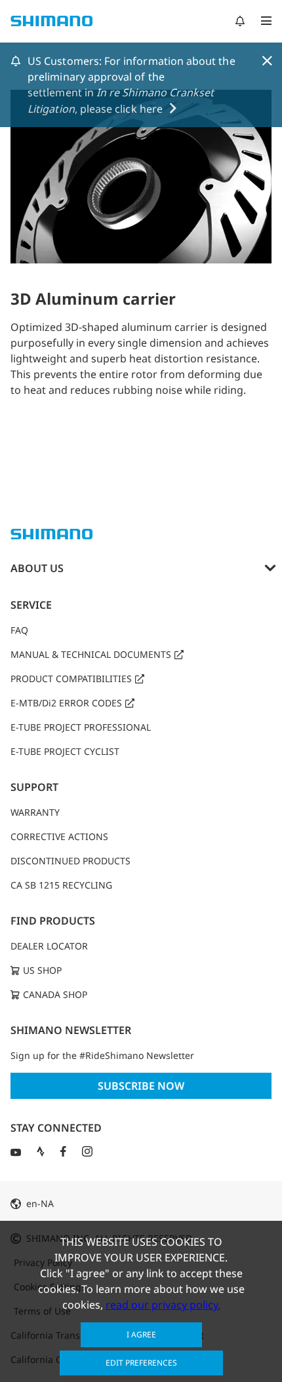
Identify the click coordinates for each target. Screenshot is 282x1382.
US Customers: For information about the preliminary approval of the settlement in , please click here (131, 85)
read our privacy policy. (163, 1304)
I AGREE (141, 1334)
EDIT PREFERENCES (141, 1362)
